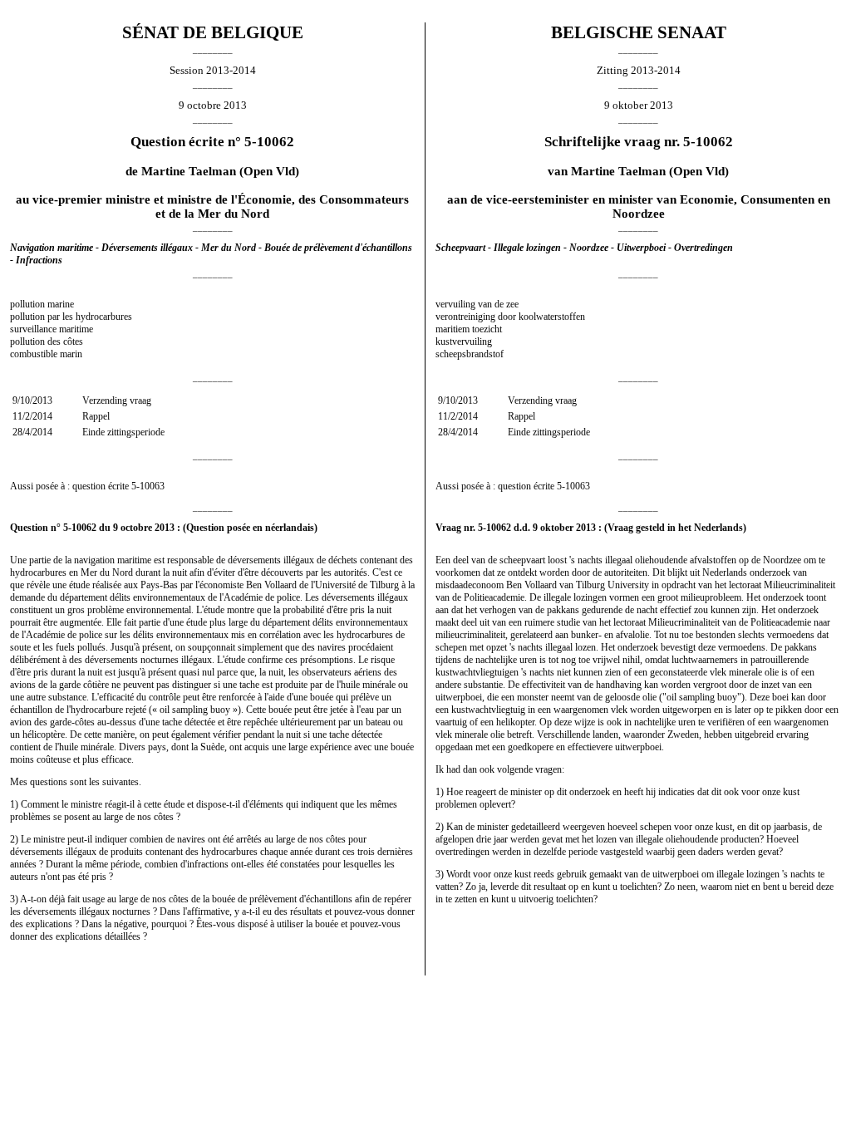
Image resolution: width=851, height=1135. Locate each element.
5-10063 (148, 486)
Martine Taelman (188, 171)
